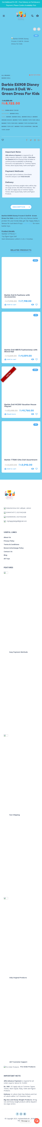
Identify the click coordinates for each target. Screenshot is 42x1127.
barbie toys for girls (31, 120)
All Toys (7, 559)
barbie (8, 117)
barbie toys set (8, 126)
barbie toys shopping (23, 126)
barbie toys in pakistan (28, 123)
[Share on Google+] (38, 140)
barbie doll (16, 117)
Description (19, 207)
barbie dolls (27, 117)
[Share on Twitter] (30, 140)
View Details (25, 177)
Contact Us (8, 551)
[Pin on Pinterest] (34, 140)
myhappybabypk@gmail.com (17, 521)
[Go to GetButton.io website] (36, 1124)
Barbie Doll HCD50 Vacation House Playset (20, 405)
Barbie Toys (17, 120)
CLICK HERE (27, 223)
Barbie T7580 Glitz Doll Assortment (20, 460)
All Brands (6, 75)
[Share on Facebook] (26, 140)
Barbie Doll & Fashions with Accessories (17, 296)
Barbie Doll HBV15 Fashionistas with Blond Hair (20, 351)
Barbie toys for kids (10, 123)
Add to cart (11, 304)
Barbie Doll (6, 78)
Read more (11, 414)
